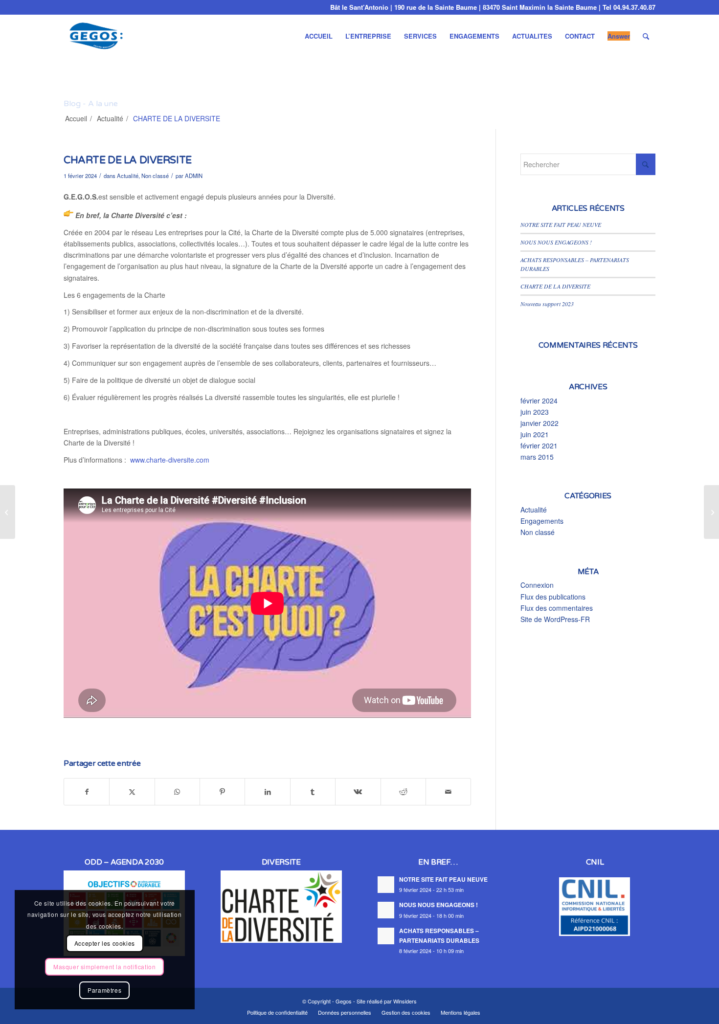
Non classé (155, 175)
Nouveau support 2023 (547, 304)
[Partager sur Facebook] (86, 792)
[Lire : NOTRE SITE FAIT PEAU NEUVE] (386, 884)
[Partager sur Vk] (358, 792)
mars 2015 (537, 457)
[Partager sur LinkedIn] (267, 792)
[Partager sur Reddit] (403, 792)
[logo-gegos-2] (97, 36)
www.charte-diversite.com (169, 460)
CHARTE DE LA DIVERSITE (555, 286)
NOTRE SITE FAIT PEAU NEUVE (560, 224)
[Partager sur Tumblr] (313, 792)
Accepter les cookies (104, 943)
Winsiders (405, 1001)
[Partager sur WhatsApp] (177, 792)
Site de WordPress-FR (555, 619)
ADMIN (193, 175)
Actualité (127, 175)
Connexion (537, 585)
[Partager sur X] (132, 792)
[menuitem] (318, 36)
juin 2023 (534, 412)
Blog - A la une (91, 104)
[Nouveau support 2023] (7, 512)
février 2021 (539, 445)
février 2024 (539, 400)
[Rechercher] (645, 36)
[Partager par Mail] (448, 792)
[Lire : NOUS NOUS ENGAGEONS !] (386, 910)
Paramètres (104, 990)
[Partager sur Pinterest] (222, 792)
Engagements (541, 521)
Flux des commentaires (556, 608)
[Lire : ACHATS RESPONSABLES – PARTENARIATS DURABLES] (386, 936)
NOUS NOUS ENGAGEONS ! (556, 242)
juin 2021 (534, 434)
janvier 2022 (539, 423)
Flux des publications (552, 596)
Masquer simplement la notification (104, 966)
